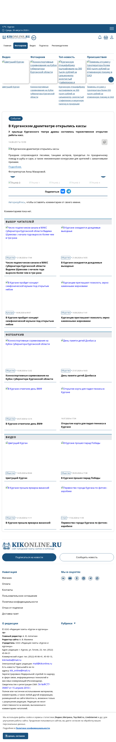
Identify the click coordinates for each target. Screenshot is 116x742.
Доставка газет (10, 613)
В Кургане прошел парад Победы (80, 478)
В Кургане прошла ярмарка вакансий (28, 522)
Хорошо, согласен (15, 736)
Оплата (6, 583)
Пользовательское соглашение (19, 595)
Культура (9, 312)
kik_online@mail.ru (20, 670)
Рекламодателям (60, 45)
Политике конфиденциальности (33, 728)
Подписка (43, 45)
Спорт (64, 518)
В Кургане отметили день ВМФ (24, 423)
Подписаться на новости (29, 557)
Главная (7, 45)
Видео (33, 45)
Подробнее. (15, 166)
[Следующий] (111, 79)
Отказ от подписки (12, 607)
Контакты (7, 589)
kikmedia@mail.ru (11, 660)
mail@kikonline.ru (42, 663)
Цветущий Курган (16, 478)
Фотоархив (20, 45)
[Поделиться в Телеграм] (68, 191)
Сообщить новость (87, 557)
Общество (10, 257)
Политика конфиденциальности (20, 601)
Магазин (7, 577)
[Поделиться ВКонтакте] (63, 191)
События (16, 118)
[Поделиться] (105, 142)
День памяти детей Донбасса (78, 375)
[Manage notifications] (6, 735)
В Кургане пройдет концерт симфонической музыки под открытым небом (30, 321)
